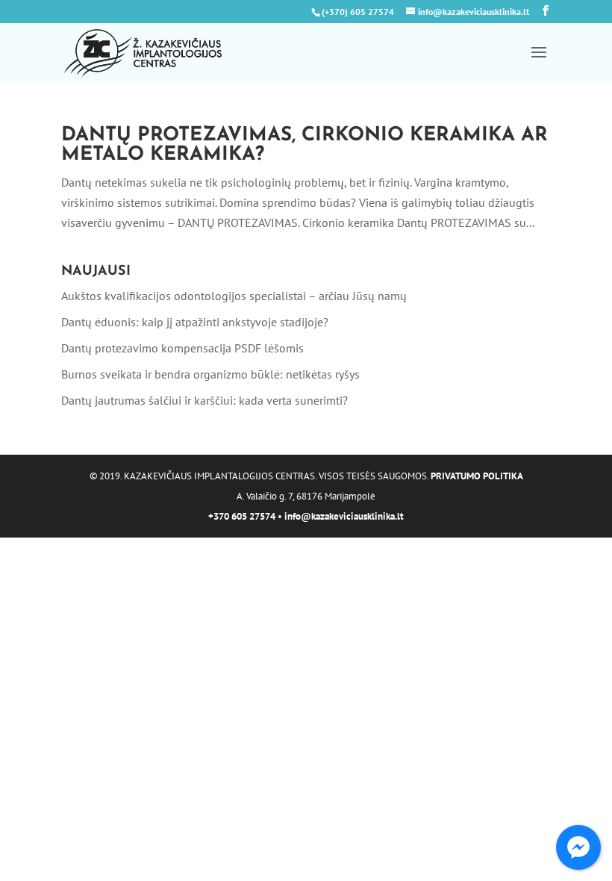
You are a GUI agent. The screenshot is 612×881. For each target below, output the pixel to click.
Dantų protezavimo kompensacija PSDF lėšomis (182, 347)
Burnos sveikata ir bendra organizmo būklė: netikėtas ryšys (210, 374)
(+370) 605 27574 (358, 11)
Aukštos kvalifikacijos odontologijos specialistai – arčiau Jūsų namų (234, 295)
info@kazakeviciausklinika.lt (344, 516)
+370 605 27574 (241, 516)
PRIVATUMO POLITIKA (477, 476)
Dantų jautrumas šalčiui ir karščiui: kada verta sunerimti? (204, 400)
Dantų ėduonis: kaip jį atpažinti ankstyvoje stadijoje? (194, 321)
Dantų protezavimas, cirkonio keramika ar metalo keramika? (304, 145)
